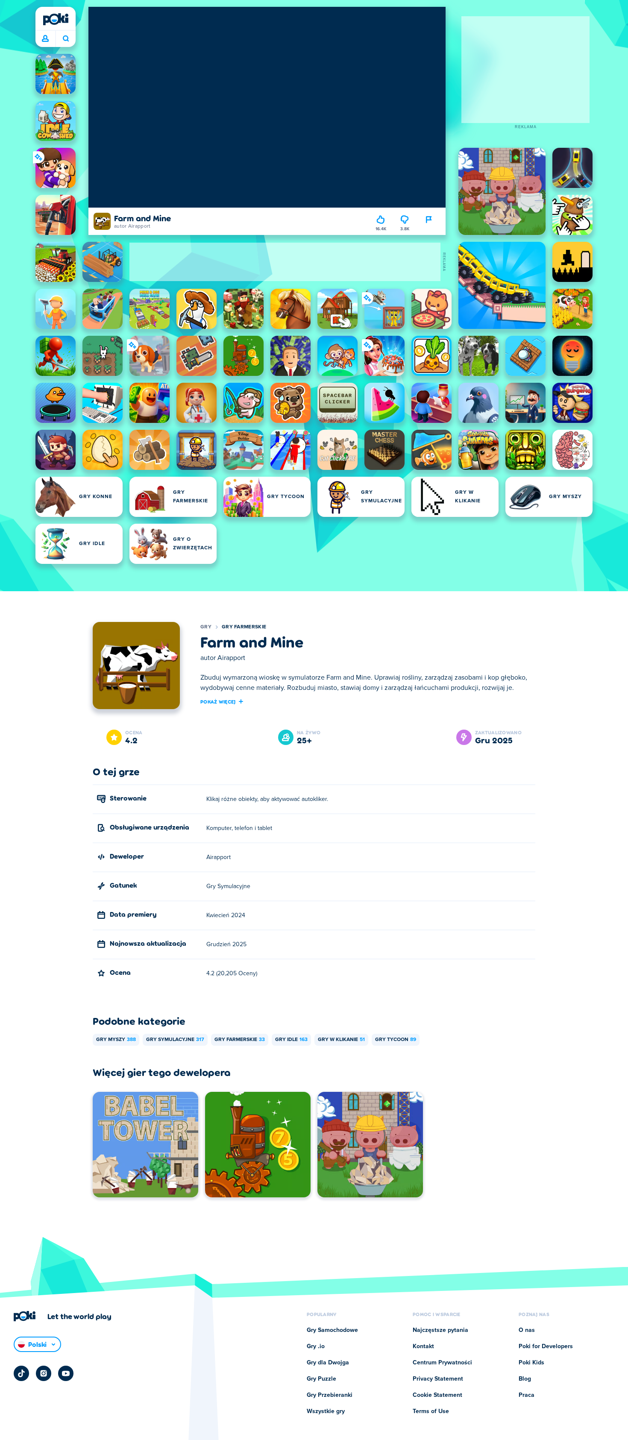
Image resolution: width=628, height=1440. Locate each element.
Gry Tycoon (395, 1039)
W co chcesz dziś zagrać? (66, 39)
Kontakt (423, 1346)
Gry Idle (291, 1039)
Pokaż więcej (218, 701)
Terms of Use (431, 1411)
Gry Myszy (116, 1039)
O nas (527, 1330)
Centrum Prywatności (442, 1363)
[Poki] (55, 19)
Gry (205, 627)
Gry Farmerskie (244, 627)
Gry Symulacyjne (175, 1039)
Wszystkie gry (326, 1411)
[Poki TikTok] (21, 1373)
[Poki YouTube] (65, 1373)
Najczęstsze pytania (440, 1330)
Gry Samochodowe (332, 1330)
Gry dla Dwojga (328, 1363)
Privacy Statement (438, 1379)
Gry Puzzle (321, 1379)
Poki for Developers (546, 1346)
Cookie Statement (437, 1395)
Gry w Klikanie (341, 1039)
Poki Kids (531, 1363)
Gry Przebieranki (329, 1395)
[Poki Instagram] (43, 1373)
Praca (526, 1395)
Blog (525, 1379)
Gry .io (316, 1346)
